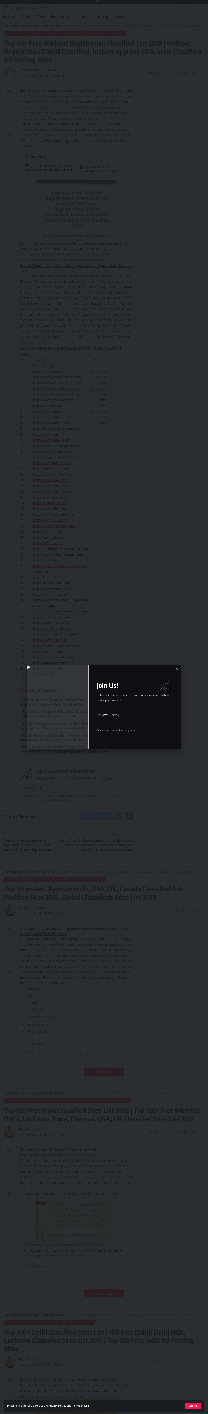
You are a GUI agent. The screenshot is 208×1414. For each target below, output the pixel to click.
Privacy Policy (57, 1405)
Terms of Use (80, 1405)
